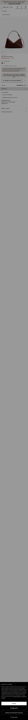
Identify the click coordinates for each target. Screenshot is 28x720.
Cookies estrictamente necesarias (14, 712)
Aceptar (14, 703)
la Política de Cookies (17, 696)
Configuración (14, 708)
